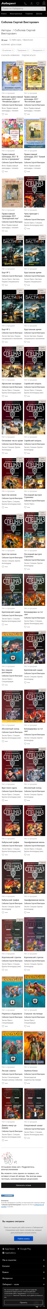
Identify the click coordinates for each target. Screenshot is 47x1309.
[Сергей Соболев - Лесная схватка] (12, 1064)
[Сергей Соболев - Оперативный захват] (34, 1118)
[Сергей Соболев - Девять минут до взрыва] (12, 1118)
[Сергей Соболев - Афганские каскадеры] (12, 377)
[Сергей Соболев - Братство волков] (12, 488)
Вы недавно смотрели (13, 1221)
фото (20, 64)
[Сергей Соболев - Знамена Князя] (34, 1064)
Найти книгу (23, 1238)
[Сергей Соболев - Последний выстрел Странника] (34, 488)
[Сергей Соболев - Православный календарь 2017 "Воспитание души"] (34, 90)
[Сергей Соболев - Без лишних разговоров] (12, 663)
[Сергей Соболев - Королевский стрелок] (12, 950)
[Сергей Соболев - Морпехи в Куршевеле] (12, 1007)
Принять (23, 1302)
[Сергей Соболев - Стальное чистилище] (34, 1007)
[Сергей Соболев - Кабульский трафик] (12, 835)
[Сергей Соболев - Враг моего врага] (12, 781)
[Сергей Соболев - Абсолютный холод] (12, 722)
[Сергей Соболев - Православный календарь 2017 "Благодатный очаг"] (12, 207)
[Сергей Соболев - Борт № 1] (12, 266)
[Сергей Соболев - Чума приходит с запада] (34, 207)
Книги (4, 13)
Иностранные (16, 13)
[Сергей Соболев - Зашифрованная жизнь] (34, 835)
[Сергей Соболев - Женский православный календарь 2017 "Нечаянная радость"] (12, 90)
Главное (29, 13)
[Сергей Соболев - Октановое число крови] (12, 434)
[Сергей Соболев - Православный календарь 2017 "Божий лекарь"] (34, 147)
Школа (39, 13)
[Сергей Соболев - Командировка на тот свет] (34, 605)
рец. (19, 62)
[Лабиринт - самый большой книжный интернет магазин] (11, 3)
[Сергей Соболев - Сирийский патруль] (34, 377)
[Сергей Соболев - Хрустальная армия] (34, 266)
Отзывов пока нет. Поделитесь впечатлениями (17, 1168)
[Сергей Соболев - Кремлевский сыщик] (12, 605)
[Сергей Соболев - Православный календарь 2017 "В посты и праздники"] (12, 147)
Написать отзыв (23, 1185)
